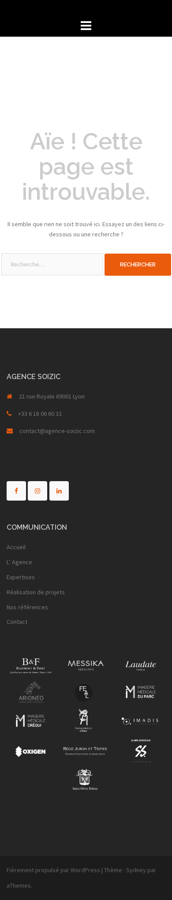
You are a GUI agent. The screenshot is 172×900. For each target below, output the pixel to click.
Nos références (27, 607)
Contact (17, 622)
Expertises (21, 577)
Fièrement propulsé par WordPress (53, 870)
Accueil (16, 547)
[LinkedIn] (59, 491)
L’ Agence (19, 562)
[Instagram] (37, 491)
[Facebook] (16, 491)
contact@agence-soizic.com (57, 431)
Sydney (136, 870)
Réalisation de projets (36, 592)
